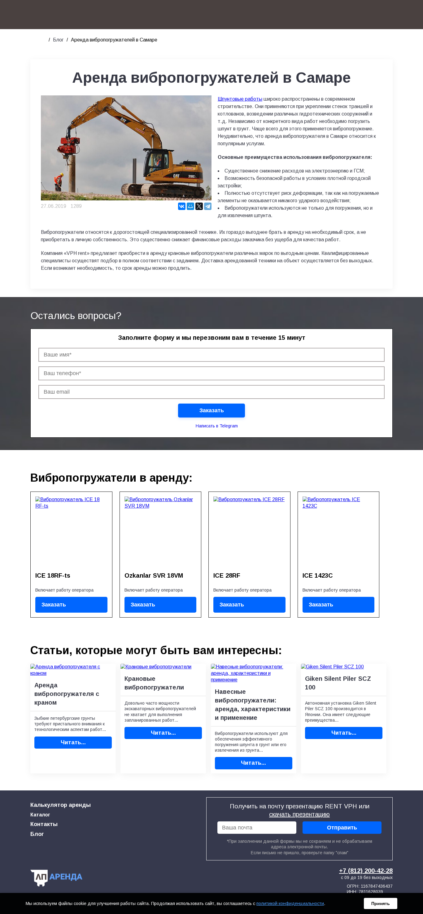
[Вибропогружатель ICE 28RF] (249, 532)
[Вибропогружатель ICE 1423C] (339, 532)
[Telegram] (208, 206)
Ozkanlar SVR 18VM (153, 575)
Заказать (53, 604)
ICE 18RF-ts (52, 575)
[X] (199, 206)
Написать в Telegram (217, 425)
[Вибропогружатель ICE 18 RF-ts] (71, 532)
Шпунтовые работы (240, 99)
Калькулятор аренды (60, 805)
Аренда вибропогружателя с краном (66, 694)
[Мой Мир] (190, 206)
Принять (380, 903)
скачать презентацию (299, 814)
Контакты (44, 824)
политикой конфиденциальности (290, 903)
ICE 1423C (318, 575)
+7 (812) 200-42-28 (366, 870)
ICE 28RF (226, 575)
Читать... (73, 742)
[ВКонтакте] (181, 206)
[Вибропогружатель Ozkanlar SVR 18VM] (160, 532)
